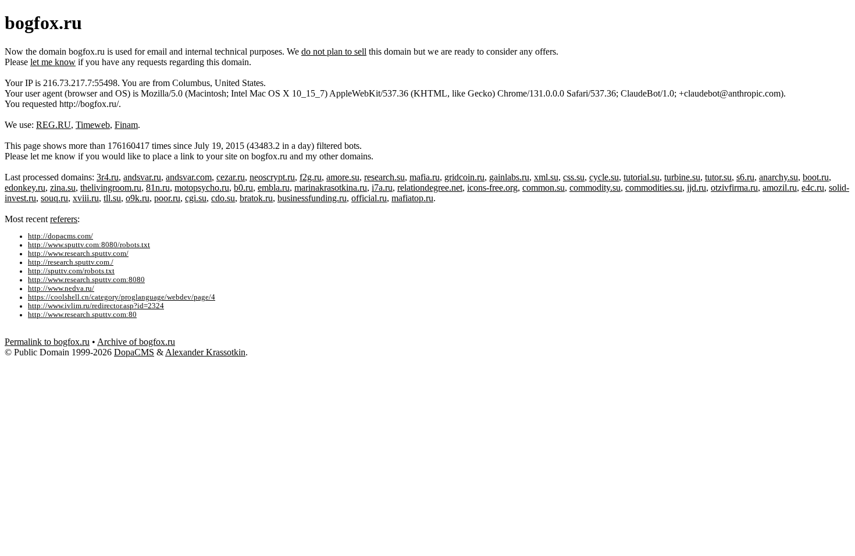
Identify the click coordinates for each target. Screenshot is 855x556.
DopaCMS (134, 352)
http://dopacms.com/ (60, 236)
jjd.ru (696, 188)
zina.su (63, 188)
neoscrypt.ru (272, 177)
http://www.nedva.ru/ (61, 288)
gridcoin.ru (464, 177)
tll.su (112, 198)
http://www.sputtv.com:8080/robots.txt (89, 245)
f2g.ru (311, 177)
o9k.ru (137, 198)
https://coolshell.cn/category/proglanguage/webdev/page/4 (121, 297)
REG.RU (53, 125)
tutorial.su (642, 177)
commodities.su (653, 188)
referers (63, 219)
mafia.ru (424, 177)
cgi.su (195, 198)
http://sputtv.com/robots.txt (71, 271)
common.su (543, 188)
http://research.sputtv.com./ (70, 262)
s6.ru (745, 177)
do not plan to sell (333, 51)
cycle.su (604, 177)
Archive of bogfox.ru (136, 342)
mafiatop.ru (412, 198)
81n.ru (158, 188)
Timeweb (93, 125)
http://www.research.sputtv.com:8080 (86, 280)
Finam (126, 125)
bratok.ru (256, 198)
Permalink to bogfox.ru (47, 342)
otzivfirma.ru (734, 188)
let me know (53, 62)
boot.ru (816, 177)
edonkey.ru (25, 188)
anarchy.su (778, 177)
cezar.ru (230, 177)
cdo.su (223, 198)
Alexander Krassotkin (205, 352)
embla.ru (274, 188)
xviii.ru (86, 198)
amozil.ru (780, 188)
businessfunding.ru (312, 198)
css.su (574, 177)
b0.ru (243, 188)
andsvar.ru (142, 177)
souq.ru (54, 198)
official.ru (369, 198)
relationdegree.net (429, 188)
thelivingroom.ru (110, 188)
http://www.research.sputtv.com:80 (82, 315)
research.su (384, 177)
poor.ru (167, 198)
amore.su (342, 177)
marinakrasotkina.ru (330, 188)
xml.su (546, 177)
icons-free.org (492, 188)
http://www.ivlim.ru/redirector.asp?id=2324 (96, 306)
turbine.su (682, 177)
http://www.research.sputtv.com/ (78, 254)
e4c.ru (812, 188)
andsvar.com (189, 177)
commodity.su (595, 188)
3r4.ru (108, 177)
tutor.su (718, 177)
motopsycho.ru (201, 188)
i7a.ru (382, 188)
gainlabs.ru (509, 177)
